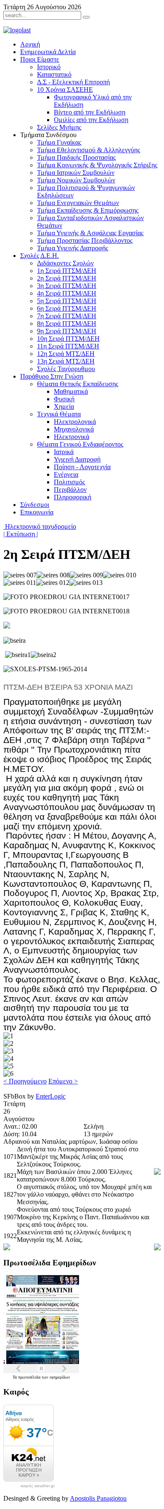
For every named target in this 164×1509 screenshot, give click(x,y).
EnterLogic (51, 1096)
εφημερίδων (60, 1377)
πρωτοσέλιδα (30, 1377)
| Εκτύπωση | (20, 534)
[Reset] (86, 17)
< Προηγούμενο (25, 1081)
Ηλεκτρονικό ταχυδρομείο (39, 526)
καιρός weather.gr (38, 1486)
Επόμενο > (63, 1081)
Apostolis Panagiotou (98, 1498)
